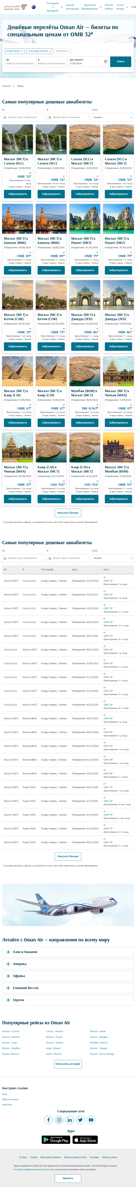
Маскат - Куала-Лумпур (102, 1054)
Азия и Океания (25, 952)
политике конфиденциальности (29, 1169)
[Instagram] (59, 1120)
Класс (95, 110)
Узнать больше (122, 7)
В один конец (13, 51)
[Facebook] (48, 1120)
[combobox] (25, 117)
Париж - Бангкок (10, 1054)
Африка (19, 976)
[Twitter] (80, 1120)
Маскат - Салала (10, 1031)
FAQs (4, 1094)
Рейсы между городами (50, 1157)
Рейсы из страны (109, 1157)
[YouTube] (91, 1120)
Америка (20, 964)
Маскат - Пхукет (54, 1037)
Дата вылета (76, 60)
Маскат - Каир (9, 1042)
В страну (23, 1157)
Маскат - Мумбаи (11, 1048)
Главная (6, 86)
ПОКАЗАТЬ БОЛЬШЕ (68, 1064)
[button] (39, 51)
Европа (18, 1000)
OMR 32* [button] (81, 35)
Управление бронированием (91, 7)
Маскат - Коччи (98, 1031)
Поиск (120, 61)
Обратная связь (10, 1099)
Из (7, 60)
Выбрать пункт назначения (51, 63)
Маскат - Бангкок (11, 1037)
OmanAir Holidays (109, 7)
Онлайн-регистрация (72, 7)
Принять (68, 1178)
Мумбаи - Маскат (99, 1042)
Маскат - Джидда (99, 1037)
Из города (94, 1157)
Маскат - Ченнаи (54, 1042)
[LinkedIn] (70, 1120)
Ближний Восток (26, 988)
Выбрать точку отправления (19, 63)
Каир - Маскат (53, 1048)
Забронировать (17, 194)
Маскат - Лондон (98, 1048)
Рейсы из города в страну (75, 1157)
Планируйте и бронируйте (55, 7)
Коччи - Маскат (54, 1054)
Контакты (7, 1104)
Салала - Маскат (54, 1031)
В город (33, 1157)
